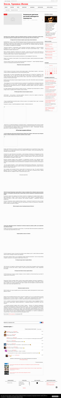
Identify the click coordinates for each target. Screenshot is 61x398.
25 (54, 73)
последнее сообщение (48, 46)
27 (45, 74)
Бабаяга (24, 387)
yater (51, 52)
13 (45, 71)
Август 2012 (51, 65)
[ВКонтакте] (40, 322)
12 (56, 70)
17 (52, 71)
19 (56, 71)
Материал (15, 331)
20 (45, 73)
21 (47, 73)
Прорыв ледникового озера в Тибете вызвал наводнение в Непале (20, 372)
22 (49, 73)
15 (49, 71)
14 (47, 71)
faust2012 (51, 84)
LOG (51, 46)
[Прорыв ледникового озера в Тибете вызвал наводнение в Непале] (6, 374)
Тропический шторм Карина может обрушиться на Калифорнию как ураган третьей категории (24, 364)
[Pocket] (42, 322)
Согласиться (55, 396)
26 (56, 73)
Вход (26, 359)
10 (52, 70)
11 (54, 70)
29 (49, 74)
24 (52, 73)
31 (52, 74)
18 (54, 71)
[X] (41, 322)
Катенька (52, 49)
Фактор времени (12, 314)
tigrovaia (50, 105)
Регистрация (22, 359)
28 (47, 74)
